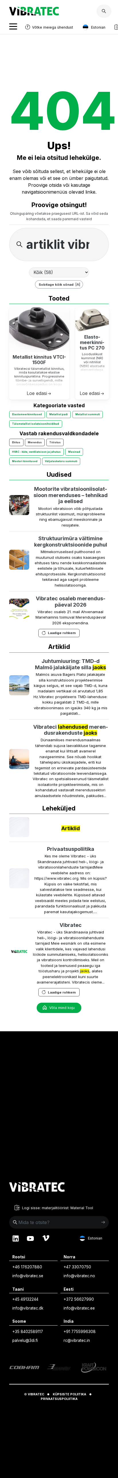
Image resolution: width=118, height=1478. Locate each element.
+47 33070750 (77, 1267)
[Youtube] (30, 1238)
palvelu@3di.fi (25, 1340)
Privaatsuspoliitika (70, 849)
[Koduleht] (34, 14)
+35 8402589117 (27, 1331)
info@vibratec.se (27, 1276)
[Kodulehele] (37, 1188)
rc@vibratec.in (77, 1340)
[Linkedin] (15, 1238)
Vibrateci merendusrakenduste (70, 730)
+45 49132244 (25, 1299)
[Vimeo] (46, 1238)
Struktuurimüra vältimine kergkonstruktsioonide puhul (70, 541)
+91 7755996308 (80, 1331)
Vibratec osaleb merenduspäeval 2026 (70, 601)
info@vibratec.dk (27, 1308)
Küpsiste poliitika (69, 1394)
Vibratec (71, 925)
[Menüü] (13, 27)
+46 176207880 (27, 1267)
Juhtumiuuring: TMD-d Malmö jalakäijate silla (70, 664)
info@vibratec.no (79, 1276)
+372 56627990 (79, 1299)
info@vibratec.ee (79, 1308)
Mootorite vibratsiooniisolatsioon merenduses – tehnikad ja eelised (71, 495)
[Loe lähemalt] (19, 505)
